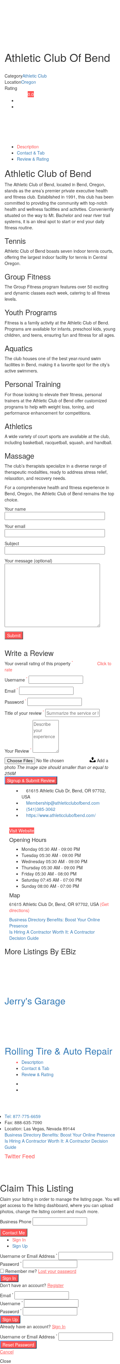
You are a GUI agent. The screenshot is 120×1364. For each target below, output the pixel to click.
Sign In (19, 1240)
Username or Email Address (28, 1256)
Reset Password (18, 1345)
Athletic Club (34, 76)
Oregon (28, 82)
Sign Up (20, 1246)
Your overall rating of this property (39, 663)
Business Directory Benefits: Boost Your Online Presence (60, 1135)
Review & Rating (33, 159)
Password (15, 702)
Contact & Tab (31, 153)
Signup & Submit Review (31, 780)
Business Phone (15, 1221)
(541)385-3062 (40, 809)
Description (28, 146)
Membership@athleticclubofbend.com (63, 803)
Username (16, 680)
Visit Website (21, 830)
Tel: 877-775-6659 (23, 1116)
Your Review (18, 751)
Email (11, 691)
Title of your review (24, 713)
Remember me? (21, 1271)
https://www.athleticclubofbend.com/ (61, 815)
